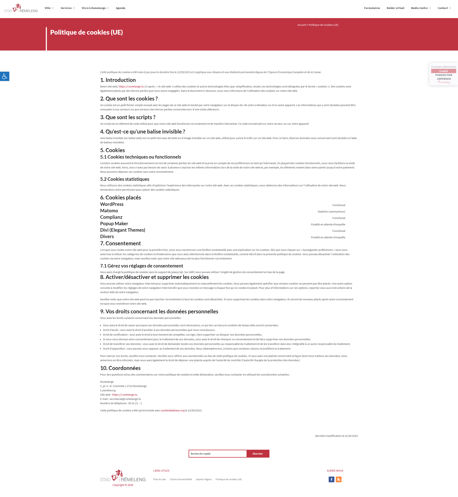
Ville (47, 8)
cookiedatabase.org (173, 410)
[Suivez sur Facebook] (331, 479)
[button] (4, 76)
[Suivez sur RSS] (339, 479)
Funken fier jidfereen (443, 76)
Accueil (302, 25)
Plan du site (159, 479)
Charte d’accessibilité (181, 479)
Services (66, 8)
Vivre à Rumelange (94, 8)
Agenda (120, 8)
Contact (443, 8)
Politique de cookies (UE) (229, 479)
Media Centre (419, 8)
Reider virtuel (395, 8)
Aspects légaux (204, 479)
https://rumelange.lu (131, 86)
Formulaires (372, 8)
